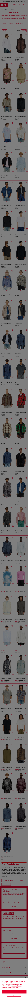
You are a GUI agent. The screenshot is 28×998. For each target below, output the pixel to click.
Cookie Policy (15, 987)
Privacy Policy (6, 987)
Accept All (14, 992)
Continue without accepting (14, 995)
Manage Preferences (16, 985)
